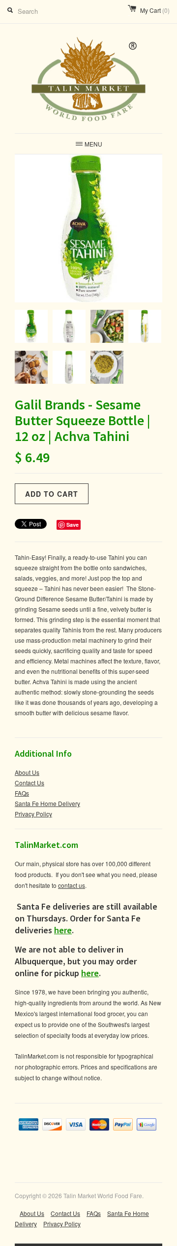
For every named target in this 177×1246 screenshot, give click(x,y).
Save (72, 524)
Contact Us (29, 782)
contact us (71, 885)
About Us (27, 772)
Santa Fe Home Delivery (47, 803)
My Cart (155, 10)
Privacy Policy (33, 813)
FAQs (22, 793)
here (63, 930)
